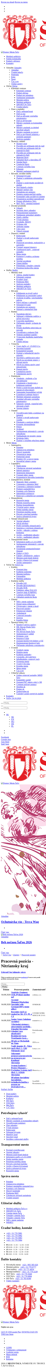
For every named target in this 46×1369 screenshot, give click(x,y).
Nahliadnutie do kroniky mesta (28, 436)
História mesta (22, 652)
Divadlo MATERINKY (26, 585)
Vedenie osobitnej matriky (26, 335)
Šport (13, 79)
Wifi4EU (9, 1222)
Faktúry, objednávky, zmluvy (28, 556)
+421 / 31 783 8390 (23, 1278)
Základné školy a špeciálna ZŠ (28, 160)
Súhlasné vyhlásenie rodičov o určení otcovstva (28, 317)
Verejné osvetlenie (23, 261)
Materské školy (22, 157)
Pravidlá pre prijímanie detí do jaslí (30, 146)
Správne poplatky (23, 139)
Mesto (14, 443)
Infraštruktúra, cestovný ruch (27, 659)
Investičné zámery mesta (26, 461)
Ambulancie (21, 613)
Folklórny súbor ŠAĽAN (26, 590)
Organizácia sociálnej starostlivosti (30, 199)
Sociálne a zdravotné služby (17, 1139)
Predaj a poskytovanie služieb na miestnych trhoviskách (29, 389)
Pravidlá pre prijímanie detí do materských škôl (28, 149)
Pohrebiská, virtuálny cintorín (28, 266)
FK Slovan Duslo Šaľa (25, 631)
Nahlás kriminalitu (13, 59)
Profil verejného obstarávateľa (28, 526)
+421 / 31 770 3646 (24, 1274)
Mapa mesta (21, 254)
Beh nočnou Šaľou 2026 (16, 942)
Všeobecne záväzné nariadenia (28, 468)
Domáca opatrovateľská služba (28, 194)
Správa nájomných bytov (26, 516)
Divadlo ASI (21, 583)
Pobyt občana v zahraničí (26, 302)
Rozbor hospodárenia (25, 505)
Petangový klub (22, 638)
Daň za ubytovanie (24, 121)
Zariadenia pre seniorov (25, 192)
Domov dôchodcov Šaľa (26, 201)
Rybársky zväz (22, 636)
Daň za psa (20, 114)
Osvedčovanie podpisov (16, 1123)
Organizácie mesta (23, 454)
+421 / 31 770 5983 (14, 1238)
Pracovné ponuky (23, 608)
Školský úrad (21, 144)
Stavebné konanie (23, 348)
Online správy (17, 84)
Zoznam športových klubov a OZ (29, 641)
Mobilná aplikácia (13, 56)
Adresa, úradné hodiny (25, 275)
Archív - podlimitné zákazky (27, 535)
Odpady (19, 208)
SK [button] (7, 715)
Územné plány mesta (24, 475)
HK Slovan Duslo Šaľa (25, 627)
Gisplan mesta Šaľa (14, 1213)
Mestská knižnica (23, 574)
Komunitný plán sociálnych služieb (30, 196)
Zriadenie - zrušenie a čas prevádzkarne (26, 379)
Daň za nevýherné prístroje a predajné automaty (27, 135)
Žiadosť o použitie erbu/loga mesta (30, 440)
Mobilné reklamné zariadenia (28, 397)
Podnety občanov (13, 61)
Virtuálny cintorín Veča (15, 1218)
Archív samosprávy (24, 562)
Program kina (21, 569)
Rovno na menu (21, 2)
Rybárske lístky (22, 438)
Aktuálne (15, 70)
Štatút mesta (21, 466)
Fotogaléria (20, 576)
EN (12, 719)
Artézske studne (22, 226)
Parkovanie (20, 236)
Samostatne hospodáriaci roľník (29, 392)
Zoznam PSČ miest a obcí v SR (29, 682)
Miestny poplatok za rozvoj (27, 132)
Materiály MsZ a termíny (26, 482)
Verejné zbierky (22, 408)
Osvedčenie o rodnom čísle (27, 332)
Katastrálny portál (23, 680)
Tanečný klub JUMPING (26, 592)
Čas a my (15, 81)
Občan (14, 86)
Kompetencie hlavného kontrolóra (30, 477)
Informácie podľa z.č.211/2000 (28, 542)
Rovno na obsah (7, 2)
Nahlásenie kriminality (25, 98)
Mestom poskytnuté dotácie (27, 558)
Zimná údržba (22, 263)
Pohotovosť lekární (24, 611)
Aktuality (18, 68)
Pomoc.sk (20, 689)
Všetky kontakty (12, 1281)
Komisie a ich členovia (25, 491)
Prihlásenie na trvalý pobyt (27, 293)
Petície (19, 427)
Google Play (11, 1332)
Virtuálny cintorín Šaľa (15, 1215)
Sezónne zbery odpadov (26, 210)
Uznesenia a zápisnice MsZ (27, 484)
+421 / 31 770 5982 (14, 1235)
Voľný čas (19, 565)
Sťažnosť (20, 429)
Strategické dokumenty (25, 473)
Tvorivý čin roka (23, 664)
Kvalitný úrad (21, 279)
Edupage (20, 169)
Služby (15, 270)
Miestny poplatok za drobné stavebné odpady (27, 128)
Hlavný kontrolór (23, 452)
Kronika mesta (22, 666)
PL (12, 726)
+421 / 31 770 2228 (30, 1272)
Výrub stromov (22, 220)
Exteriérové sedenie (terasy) (27, 394)
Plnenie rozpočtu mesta (25, 503)
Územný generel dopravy (26, 247)
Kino (13, 77)
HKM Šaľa (21, 629)
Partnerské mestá (23, 457)
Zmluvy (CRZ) (22, 553)
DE (12, 724)
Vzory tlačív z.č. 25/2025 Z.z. (28, 346)
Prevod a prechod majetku (26, 514)
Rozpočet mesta (22, 500)
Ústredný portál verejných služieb (29, 694)
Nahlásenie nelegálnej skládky (28, 215)
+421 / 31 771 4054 (26, 1269)
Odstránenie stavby (24, 374)
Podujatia (15, 75)
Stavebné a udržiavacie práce (28, 358)
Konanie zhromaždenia (25, 424)
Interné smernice (23, 470)
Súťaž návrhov (22, 523)
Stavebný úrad (12, 1137)
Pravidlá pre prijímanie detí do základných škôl (28, 154)
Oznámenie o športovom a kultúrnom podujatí (27, 384)
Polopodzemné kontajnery (26, 213)
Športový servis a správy (26, 625)
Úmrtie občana (22, 341)
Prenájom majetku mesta (26, 512)
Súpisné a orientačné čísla (26, 309)
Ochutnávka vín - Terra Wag (20, 921)
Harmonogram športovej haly (28, 643)
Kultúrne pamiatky (23, 654)
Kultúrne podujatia (23, 572)
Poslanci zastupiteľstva (25, 489)
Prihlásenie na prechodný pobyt (29, 295)
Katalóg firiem (22, 620)
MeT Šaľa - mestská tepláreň (28, 203)
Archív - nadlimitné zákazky (27, 537)
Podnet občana (22, 93)
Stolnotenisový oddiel (25, 634)
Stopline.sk (20, 687)
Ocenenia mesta (22, 661)
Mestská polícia (22, 100)
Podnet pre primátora (24, 95)
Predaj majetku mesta (24, 510)
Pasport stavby (22, 369)
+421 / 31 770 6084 (24, 1276)
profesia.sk (24, 977)
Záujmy (16, 955)
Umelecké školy (22, 164)
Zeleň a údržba (22, 217)
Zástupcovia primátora (25, 450)
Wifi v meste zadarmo (25, 602)
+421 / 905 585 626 (30, 1265)
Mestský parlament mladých (27, 171)
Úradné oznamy (12, 1198)
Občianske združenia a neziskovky (30, 645)
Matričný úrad (12, 1134)
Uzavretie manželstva (25, 321)
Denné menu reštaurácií (25, 604)
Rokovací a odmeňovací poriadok (30, 496)
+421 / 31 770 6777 (28, 1267)
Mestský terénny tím (24, 190)
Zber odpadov (12, 1125)
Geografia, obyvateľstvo (26, 657)
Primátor (19, 447)
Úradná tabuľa (17, 72)
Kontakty (10, 63)
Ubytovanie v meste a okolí (27, 606)
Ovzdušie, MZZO (23, 222)
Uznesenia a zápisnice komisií (28, 486)
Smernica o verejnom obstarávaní (29, 528)
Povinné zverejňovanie (15, 1150)
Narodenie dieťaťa (23, 314)
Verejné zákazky (23, 521)
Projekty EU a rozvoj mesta (27, 459)
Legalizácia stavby (23, 371)
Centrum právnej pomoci (26, 684)
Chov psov (20, 229)
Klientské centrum (23, 91)
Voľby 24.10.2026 (13, 698)
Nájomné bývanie (23, 176)
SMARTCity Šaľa (23, 104)
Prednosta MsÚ (22, 282)
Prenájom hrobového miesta (27, 268)
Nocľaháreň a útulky (24, 187)
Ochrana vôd (21, 224)
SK (12, 717)
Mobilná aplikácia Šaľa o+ (17, 1209)
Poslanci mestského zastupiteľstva (19, 1186)
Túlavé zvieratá (22, 231)
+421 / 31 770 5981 (14, 1233)
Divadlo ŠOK (22, 588)
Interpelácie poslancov (25, 493)
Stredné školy (21, 162)
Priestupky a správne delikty (27, 422)
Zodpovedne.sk (22, 691)
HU (12, 721)
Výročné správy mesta (25, 507)
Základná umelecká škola (26, 597)
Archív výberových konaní (27, 560)
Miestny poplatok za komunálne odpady (22, 1121)
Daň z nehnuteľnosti (24, 111)
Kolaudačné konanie (24, 351)
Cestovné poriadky (24, 615)
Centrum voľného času (25, 167)
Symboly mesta (22, 650)
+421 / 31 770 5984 (14, 1240)
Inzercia (19, 618)
